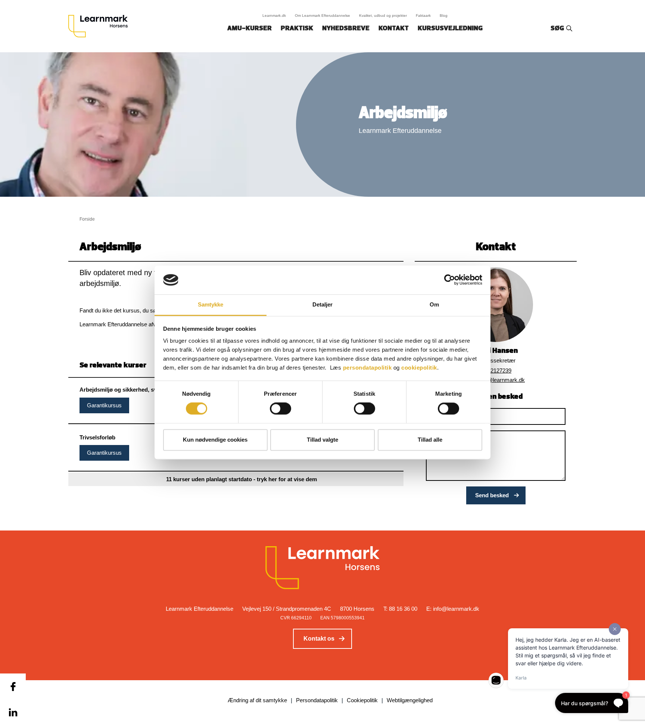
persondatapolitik (367, 367)
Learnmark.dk (274, 15)
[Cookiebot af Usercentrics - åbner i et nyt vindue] (449, 280)
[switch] (280, 409)
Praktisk (297, 28)
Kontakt (393, 28)
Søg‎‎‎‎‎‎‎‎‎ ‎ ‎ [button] (558, 28)
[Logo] (100, 26)
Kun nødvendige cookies (215, 439)
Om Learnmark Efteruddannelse (322, 15)
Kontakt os (318, 638)
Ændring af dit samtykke (257, 700)
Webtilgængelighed (410, 700)
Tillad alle (430, 439)
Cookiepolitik (362, 700)
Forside (87, 219)
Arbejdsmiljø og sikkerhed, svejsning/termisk (138, 389)
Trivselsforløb (97, 437)
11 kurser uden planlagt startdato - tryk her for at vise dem (241, 479)
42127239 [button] (499, 370)
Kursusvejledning (450, 28)
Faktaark (423, 15)
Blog (444, 15)
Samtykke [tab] (211, 304)
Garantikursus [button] (104, 405)
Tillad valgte (322, 439)
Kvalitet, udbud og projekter (383, 15)
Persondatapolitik (317, 700)
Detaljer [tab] (322, 304)
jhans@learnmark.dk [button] (499, 380)
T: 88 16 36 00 (400, 609)
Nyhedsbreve (346, 28)
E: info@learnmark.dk (452, 609)
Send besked (492, 495)
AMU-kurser (249, 28)
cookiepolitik (419, 367)
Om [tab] (434, 304)
